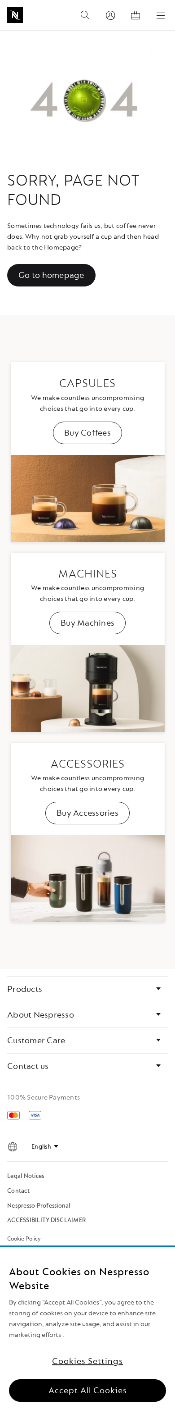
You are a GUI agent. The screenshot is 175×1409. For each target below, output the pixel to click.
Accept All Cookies (87, 1390)
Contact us (28, 1066)
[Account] (110, 15)
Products (24, 989)
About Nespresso (40, 1014)
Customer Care (36, 1040)
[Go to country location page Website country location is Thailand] (12, 1147)
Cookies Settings (87, 1361)
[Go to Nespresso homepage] (15, 15)
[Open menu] (160, 15)
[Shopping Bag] (135, 15)
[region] (87, 1328)
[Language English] (45, 1146)
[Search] (85, 15)
